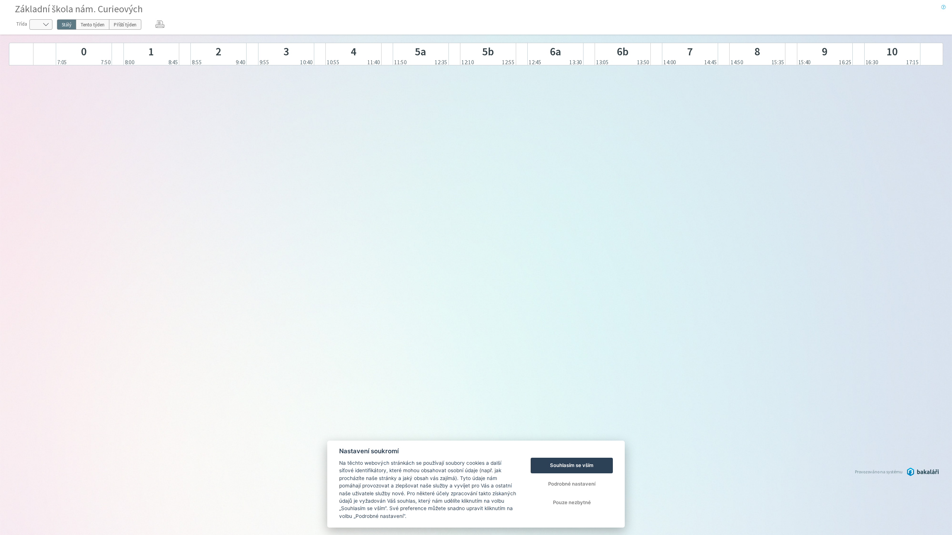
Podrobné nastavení (571, 484)
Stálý (66, 25)
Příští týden (125, 25)
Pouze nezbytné (572, 502)
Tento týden (92, 25)
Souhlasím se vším (572, 465)
